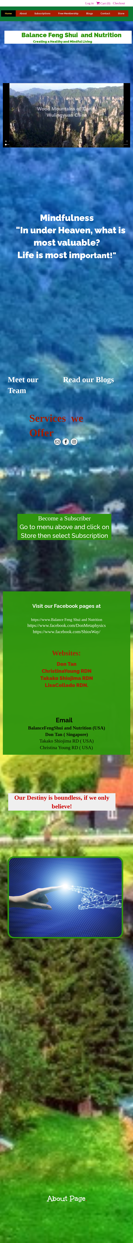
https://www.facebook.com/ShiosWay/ (66, 631)
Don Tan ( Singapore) (66, 734)
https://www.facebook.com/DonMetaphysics (66, 625)
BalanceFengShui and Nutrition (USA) (66, 728)
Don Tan (67, 664)
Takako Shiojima (60, 678)
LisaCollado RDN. (66, 685)
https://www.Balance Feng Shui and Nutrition (66, 619)
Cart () (105, 3)
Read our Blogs (88, 379)
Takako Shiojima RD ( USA (65, 741)
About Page (66, 1198)
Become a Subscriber (64, 518)
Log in (89, 3)
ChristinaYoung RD (65, 671)
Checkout (119, 3)
